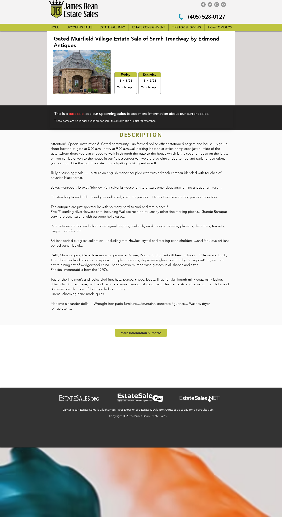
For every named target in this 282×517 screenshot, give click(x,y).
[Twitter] (210, 4)
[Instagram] (216, 4)
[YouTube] (223, 4)
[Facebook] (203, 4)
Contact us (172, 409)
